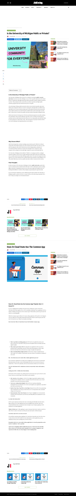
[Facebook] (3, 73)
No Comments (19, 36)
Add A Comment (27, 235)
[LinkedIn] (3, 79)
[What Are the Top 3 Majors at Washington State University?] (53, 60)
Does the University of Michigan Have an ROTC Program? (25, 229)
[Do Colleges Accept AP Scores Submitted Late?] (53, 54)
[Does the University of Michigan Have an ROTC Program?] (27, 222)
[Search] (68, 7)
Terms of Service (66, 494)
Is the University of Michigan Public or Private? (37, 459)
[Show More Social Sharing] (30, 39)
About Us (52, 7)
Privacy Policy (61, 494)
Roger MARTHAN (12, 36)
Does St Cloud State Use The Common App (18, 205)
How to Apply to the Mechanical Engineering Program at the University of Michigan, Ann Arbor (13, 229)
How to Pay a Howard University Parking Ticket (37, 205)
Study (32, 7)
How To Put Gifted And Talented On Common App (17, 459)
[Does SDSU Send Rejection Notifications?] (53, 48)
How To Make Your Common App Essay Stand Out (41, 482)
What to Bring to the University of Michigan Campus (41, 228)
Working (46, 7)
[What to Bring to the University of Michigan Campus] (41, 222)
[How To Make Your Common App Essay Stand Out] (41, 476)
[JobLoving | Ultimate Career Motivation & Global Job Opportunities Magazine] (38, 3)
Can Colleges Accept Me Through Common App (12, 482)
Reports (27, 7)
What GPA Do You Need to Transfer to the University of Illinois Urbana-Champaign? (62, 43)
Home (22, 7)
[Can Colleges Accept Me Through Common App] (13, 476)
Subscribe (66, 2)
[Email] (3, 84)
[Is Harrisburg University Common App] (27, 476)
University (38, 7)
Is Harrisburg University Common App (26, 482)
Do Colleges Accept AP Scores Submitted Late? (63, 53)
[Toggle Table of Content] (19, 90)
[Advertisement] (38, 18)
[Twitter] (3, 76)
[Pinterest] (3, 81)
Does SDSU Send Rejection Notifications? (62, 48)
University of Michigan (11, 30)
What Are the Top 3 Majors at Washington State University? (62, 59)
